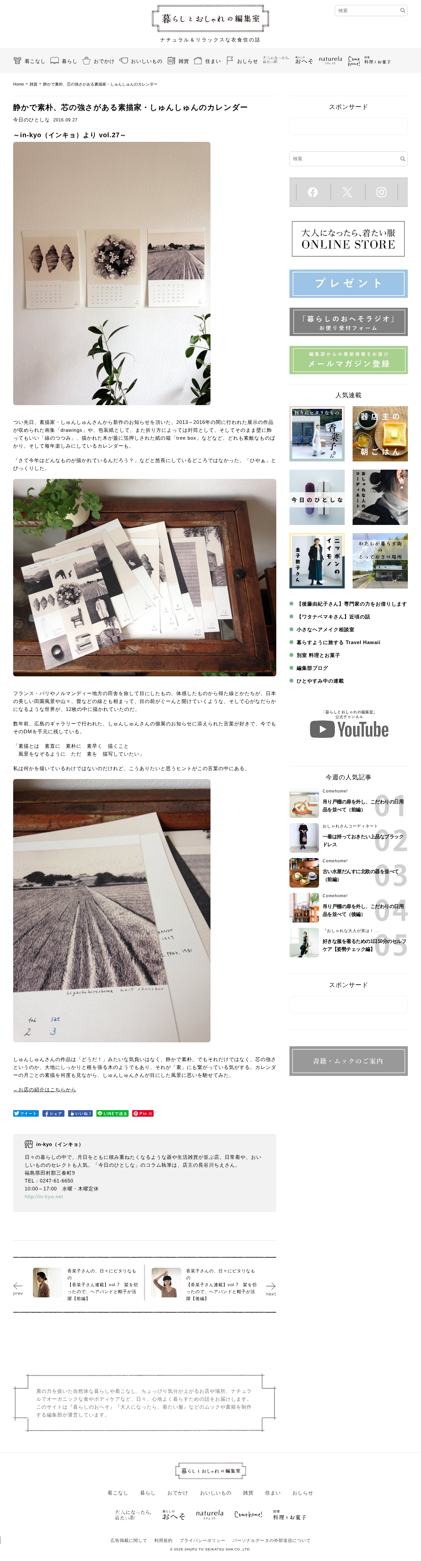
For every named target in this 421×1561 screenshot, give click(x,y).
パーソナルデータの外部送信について (272, 1540)
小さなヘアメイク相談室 (326, 629)
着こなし (35, 61)
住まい (213, 61)
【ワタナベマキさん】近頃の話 (333, 616)
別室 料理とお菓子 (318, 655)
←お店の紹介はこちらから (44, 1089)
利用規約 (163, 1540)
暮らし (70, 61)
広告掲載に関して (129, 1540)
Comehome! (335, 791)
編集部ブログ (312, 668)
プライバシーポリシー (203, 1540)
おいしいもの (146, 61)
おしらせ (247, 61)
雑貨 (184, 61)
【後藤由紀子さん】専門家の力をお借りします (352, 604)
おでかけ (104, 61)
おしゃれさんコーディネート (350, 826)
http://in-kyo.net (44, 1196)
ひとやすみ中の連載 (320, 681)
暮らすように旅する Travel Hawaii (339, 642)
